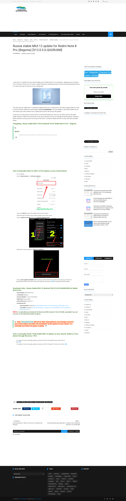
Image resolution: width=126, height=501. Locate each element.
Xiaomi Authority (37, 499)
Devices (78, 34)
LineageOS (51, 481)
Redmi (66, 484)
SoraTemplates (22, 499)
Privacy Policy (25, 1)
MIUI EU (87, 171)
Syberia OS (51, 489)
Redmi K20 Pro (52, 486)
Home (14, 1)
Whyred (87, 332)
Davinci (74, 476)
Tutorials (87, 179)
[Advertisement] (82, 18)
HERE (52, 281)
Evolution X (51, 479)
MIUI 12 (36, 40)
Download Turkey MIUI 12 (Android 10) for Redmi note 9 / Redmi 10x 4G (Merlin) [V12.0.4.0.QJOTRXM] (103, 207)
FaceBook (39, 1)
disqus (77, 431)
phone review (52, 494)
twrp (86, 181)
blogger (64, 431)
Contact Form (89, 259)
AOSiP (50, 473)
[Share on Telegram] (45, 408)
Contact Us (32, 1)
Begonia (27, 40)
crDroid (69, 491)
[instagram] (95, 1)
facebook (71, 431)
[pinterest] (93, 1)
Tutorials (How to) (53, 34)
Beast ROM (73, 473)
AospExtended (65, 473)
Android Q (56, 473)
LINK (19, 342)
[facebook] (104, 499)
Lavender (87, 166)
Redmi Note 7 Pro (71, 486)
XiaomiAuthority (27, 322)
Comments (108, 258)
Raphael (87, 322)
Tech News (22, 34)
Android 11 (88, 307)
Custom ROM (88, 161)
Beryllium (51, 476)
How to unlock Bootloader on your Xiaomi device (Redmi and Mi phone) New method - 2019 (103, 223)
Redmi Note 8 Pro (43, 40)
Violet (86, 330)
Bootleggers (59, 476)
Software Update (54, 40)
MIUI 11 (68, 481)
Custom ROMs (42, 34)
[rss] (91, 1)
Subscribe (98, 96)
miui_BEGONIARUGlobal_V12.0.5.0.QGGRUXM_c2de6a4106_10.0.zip (51, 305)
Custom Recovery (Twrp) (67, 34)
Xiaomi (56, 491)
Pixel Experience (52, 484)
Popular (98, 258)
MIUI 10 (62, 481)
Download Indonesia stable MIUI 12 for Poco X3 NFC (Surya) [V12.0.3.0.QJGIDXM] (103, 200)
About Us (19, 1)
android (63, 491)
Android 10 (20, 40)
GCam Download (32, 34)
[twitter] (89, 1)
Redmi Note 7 (61, 486)
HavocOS (64, 479)
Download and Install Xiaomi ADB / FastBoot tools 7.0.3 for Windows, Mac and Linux (103, 192)
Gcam (86, 163)
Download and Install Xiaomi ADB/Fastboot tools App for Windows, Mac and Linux (101, 215)
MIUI (83, 34)
